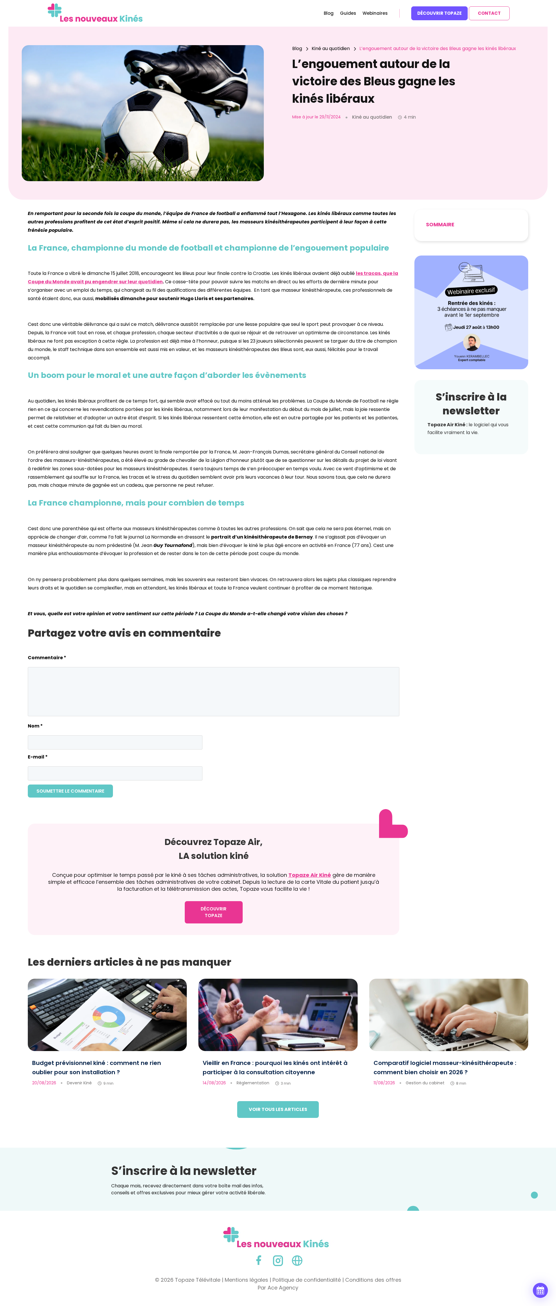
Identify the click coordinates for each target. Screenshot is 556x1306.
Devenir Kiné (79, 1083)
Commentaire (47, 657)
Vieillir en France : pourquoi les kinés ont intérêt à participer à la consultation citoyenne (275, 1067)
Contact (489, 13)
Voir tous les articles (278, 1109)
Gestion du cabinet (425, 1083)
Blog (329, 13)
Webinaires (375, 13)
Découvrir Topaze (439, 13)
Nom (35, 726)
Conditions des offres (373, 1279)
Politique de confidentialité (306, 1279)
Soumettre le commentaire (70, 791)
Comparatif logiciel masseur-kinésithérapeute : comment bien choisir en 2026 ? (445, 1067)
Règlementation (253, 1083)
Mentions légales (246, 1279)
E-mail (38, 757)
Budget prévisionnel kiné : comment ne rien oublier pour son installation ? (96, 1067)
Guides (348, 13)
